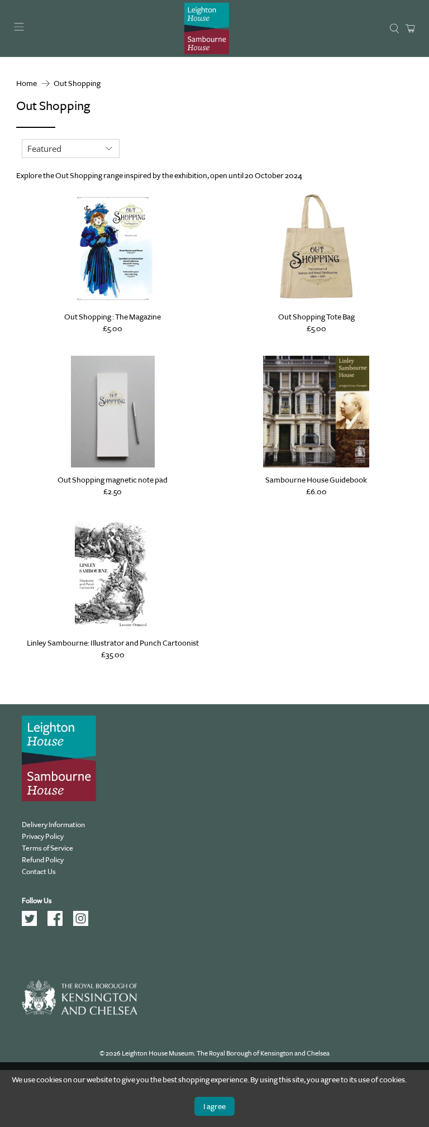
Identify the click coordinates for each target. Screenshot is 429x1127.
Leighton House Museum (158, 1053)
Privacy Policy (43, 836)
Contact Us (39, 871)
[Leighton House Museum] (206, 28)
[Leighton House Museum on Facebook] (58, 923)
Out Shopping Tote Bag (316, 317)
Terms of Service (47, 848)
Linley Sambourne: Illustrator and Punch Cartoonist (113, 643)
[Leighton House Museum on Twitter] (33, 923)
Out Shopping (77, 83)
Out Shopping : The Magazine (112, 317)
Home (26, 83)
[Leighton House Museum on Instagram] (84, 923)
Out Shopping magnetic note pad (113, 480)
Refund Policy (43, 860)
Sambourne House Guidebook (316, 480)
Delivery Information (53, 824)
